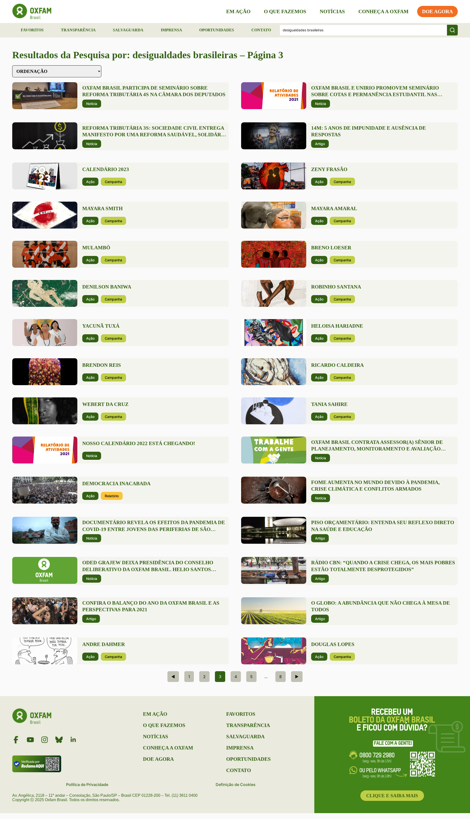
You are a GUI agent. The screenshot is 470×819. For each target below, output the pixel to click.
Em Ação (238, 11)
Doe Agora (437, 11)
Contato (261, 30)
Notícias (332, 11)
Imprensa (171, 30)
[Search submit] (452, 30)
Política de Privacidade (87, 784)
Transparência (78, 30)
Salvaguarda (128, 30)
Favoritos (32, 30)
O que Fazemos (285, 11)
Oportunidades (216, 30)
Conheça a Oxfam (383, 11)
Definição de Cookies (236, 784)
